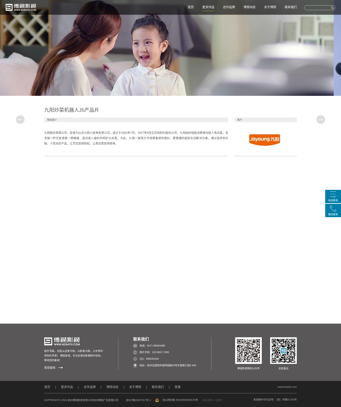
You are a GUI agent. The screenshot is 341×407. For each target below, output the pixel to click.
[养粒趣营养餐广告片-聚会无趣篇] (320, 119)
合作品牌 (229, 7)
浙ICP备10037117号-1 (138, 400)
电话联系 (333, 200)
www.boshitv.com (287, 387)
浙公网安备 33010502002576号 (180, 399)
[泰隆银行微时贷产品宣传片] (20, 119)
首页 (191, 7)
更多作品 (208, 7)
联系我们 (291, 7)
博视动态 (249, 7)
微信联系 (333, 214)
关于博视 (270, 7)
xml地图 (217, 400)
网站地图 (207, 400)
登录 (178, 387)
